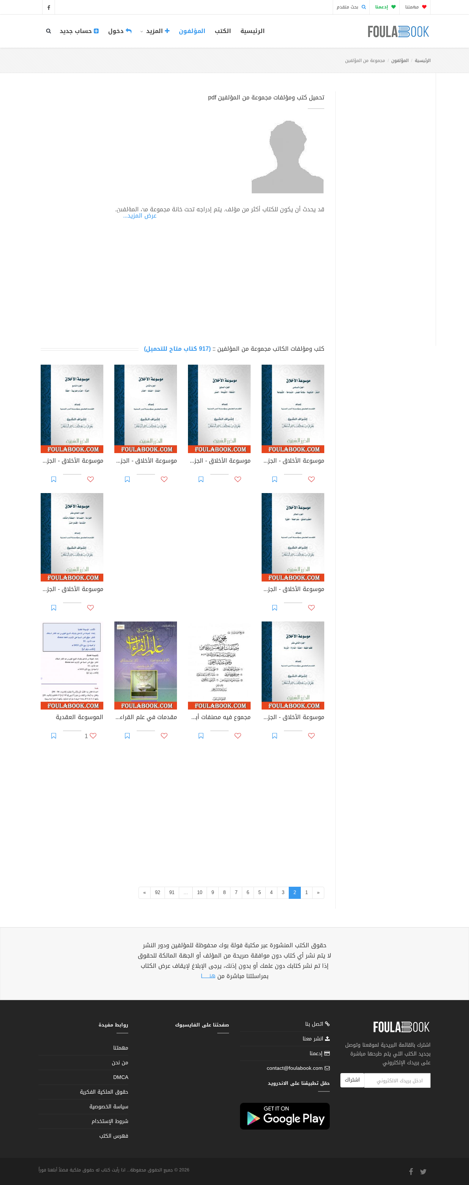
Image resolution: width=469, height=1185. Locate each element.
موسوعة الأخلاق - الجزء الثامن (145, 461)
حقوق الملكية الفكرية (104, 1092)
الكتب (223, 31)
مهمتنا (412, 7)
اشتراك (352, 1080)
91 (171, 892)
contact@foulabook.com (295, 1068)
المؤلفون (192, 31)
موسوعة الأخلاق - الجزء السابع (219, 461)
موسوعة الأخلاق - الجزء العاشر (293, 590)
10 (199, 892)
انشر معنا (314, 1039)
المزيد (154, 31)
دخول (117, 31)
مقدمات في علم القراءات (145, 718)
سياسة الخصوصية (108, 1107)
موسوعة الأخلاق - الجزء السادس (293, 461)
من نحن (120, 1063)
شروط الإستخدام (110, 1121)
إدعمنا (317, 1053)
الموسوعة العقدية (79, 718)
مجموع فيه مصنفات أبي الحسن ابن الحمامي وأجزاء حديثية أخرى (219, 718)
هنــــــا (208, 976)
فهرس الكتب (113, 1136)
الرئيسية (252, 31)
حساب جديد (77, 31)
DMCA (120, 1077)
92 (157, 892)
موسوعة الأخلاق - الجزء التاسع (72, 461)
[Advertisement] (383, 210)
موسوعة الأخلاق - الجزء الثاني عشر (293, 718)
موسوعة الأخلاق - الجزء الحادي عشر (72, 590)
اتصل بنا (315, 1025)
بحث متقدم (348, 7)
